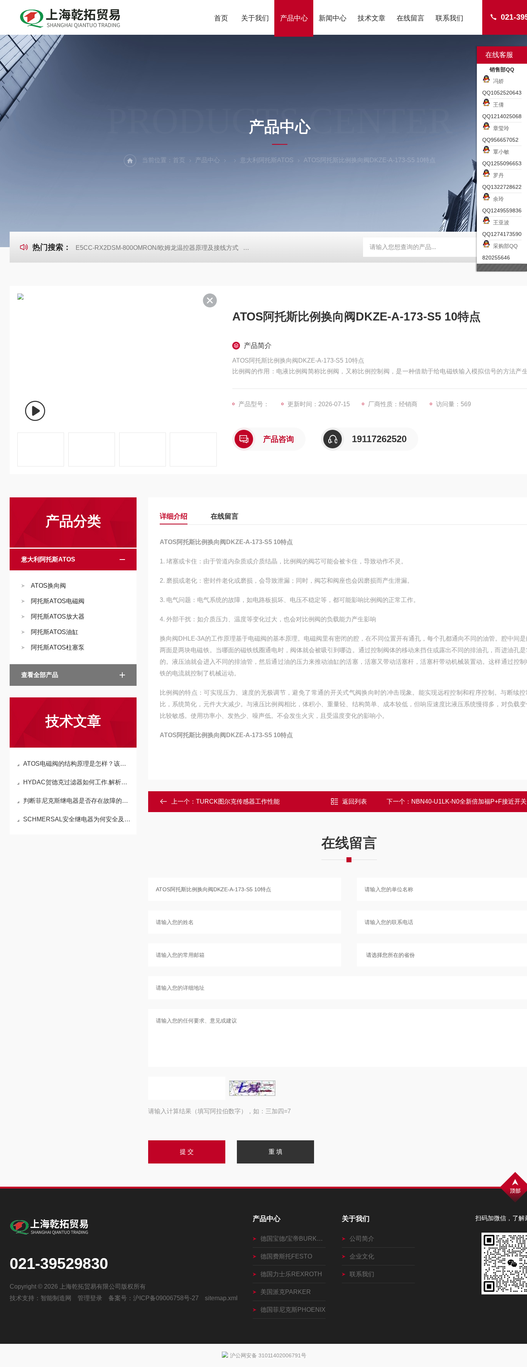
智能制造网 (56, 1298)
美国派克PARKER (285, 1292)
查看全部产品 (39, 675)
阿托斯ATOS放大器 (57, 616)
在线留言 (410, 18)
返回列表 (354, 801)
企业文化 (362, 1256)
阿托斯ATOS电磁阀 (57, 601)
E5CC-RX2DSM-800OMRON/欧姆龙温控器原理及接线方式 (157, 247)
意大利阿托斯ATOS (267, 160)
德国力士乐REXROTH (291, 1274)
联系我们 (449, 18)
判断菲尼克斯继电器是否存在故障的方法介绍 (77, 800)
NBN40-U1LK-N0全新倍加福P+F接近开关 (469, 801)
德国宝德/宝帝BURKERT (293, 1238)
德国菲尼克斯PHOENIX (293, 1309)
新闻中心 (332, 18)
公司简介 (362, 1238)
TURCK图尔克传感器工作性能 (238, 801)
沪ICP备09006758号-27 (166, 1298)
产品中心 (294, 18)
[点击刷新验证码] (252, 1088)
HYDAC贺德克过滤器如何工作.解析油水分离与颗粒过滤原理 (77, 782)
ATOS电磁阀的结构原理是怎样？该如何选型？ (77, 763)
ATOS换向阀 (48, 585)
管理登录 (90, 1298)
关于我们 (255, 18)
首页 (221, 18)
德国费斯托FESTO (286, 1256)
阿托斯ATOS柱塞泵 (57, 647)
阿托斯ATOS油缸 (54, 632)
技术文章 (371, 18)
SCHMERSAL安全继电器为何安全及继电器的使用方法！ (77, 819)
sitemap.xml (221, 1298)
